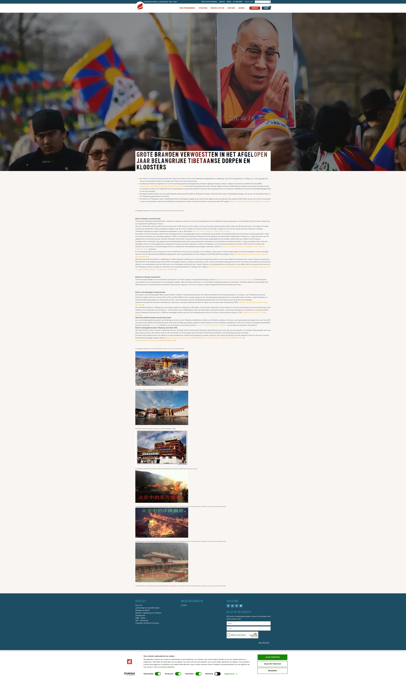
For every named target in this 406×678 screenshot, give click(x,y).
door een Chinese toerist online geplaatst (211, 325)
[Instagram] (232, 605)
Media (229, 2)
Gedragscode (140, 615)
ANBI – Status (140, 618)
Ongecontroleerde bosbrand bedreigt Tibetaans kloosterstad (162, 186)
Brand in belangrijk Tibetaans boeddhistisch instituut (249, 201)
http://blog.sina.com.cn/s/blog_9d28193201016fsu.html (155, 340)
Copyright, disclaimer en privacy (147, 623)
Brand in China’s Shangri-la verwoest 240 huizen (211, 231)
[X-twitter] (236, 605)
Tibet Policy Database (209, 2)
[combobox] (262, 2)
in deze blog (154, 325)
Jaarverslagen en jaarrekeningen (147, 608)
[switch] (178, 673)
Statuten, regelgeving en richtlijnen (148, 613)
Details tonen (229, 674)
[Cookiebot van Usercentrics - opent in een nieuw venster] (129, 673)
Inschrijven (264, 643)
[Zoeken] (270, 2)
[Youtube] (240, 605)
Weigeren (272, 671)
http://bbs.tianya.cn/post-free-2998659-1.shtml (225, 338)
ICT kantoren (237, 2)
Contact (222, 2)
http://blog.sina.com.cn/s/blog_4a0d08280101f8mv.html (186, 338)
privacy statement (167, 667)
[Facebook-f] (228, 605)
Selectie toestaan (272, 664)
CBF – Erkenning (141, 620)
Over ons (138, 605)
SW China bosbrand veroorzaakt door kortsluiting (236, 279)
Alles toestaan (272, 657)
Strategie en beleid (142, 610)
